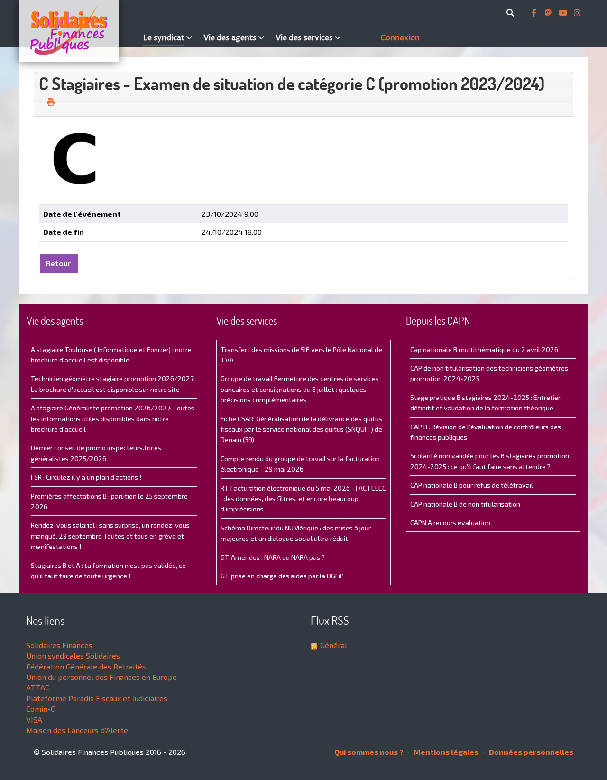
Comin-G (40, 708)
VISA (34, 719)
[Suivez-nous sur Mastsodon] (549, 13)
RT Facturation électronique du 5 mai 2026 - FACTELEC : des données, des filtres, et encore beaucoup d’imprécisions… (303, 498)
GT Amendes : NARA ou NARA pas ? (273, 557)
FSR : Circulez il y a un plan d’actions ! (86, 477)
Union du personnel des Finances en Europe (101, 676)
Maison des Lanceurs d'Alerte (77, 729)
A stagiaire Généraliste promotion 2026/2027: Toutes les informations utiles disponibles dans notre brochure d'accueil (112, 418)
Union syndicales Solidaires (73, 655)
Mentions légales (445, 751)
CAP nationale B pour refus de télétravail (471, 485)
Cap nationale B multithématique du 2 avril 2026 (484, 349)
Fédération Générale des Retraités (86, 666)
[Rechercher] (512, 13)
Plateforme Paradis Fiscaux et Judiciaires (96, 698)
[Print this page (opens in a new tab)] (50, 102)
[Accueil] (78, 31)
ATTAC (37, 687)
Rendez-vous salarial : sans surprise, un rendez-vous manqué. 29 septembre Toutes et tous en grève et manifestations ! (110, 535)
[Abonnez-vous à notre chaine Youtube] (564, 13)
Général (333, 645)
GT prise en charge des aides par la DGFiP (282, 576)
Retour (58, 263)
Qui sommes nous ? (369, 751)
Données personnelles (530, 751)
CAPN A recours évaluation (450, 523)
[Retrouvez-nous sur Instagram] (577, 13)
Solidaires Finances (59, 645)
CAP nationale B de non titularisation (465, 504)
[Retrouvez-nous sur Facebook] (535, 13)
